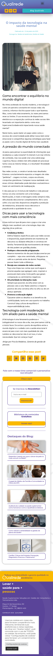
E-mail (14, 391)
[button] (42, 3)
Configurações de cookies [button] (16, 644)
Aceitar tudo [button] (12, 649)
